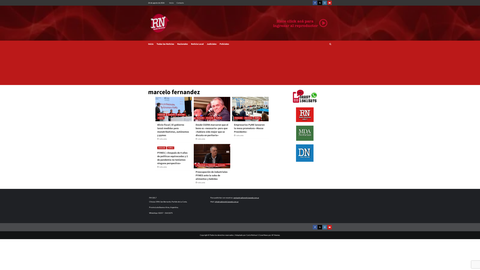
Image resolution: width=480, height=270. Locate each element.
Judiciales (211, 44)
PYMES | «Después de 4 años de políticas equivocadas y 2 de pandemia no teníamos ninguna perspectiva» (172, 158)
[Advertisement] (240, 66)
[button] (330, 44)
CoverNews (263, 235)
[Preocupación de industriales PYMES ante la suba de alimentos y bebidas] (212, 156)
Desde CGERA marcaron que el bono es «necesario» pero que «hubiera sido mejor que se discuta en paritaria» (212, 130)
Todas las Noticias (165, 44)
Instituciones (201, 165)
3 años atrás (163, 139)
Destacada (161, 115)
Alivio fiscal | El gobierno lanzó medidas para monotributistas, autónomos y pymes (173, 130)
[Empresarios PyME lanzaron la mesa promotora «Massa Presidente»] (250, 109)
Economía (171, 115)
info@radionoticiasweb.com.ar (227, 202)
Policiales (224, 44)
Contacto (180, 3)
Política (160, 118)
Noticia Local (197, 44)
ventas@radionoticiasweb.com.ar (246, 198)
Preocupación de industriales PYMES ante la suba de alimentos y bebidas (212, 175)
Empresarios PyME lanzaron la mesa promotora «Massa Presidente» (249, 128)
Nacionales (182, 44)
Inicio (171, 3)
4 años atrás (163, 167)
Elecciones (248, 118)
